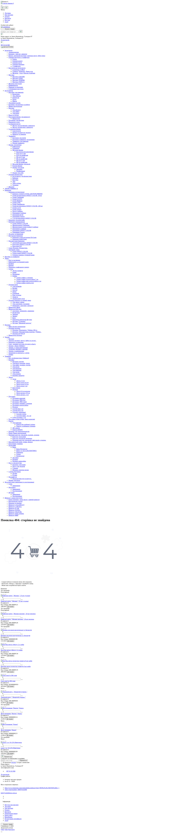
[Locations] (2, 7)
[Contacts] (6, 7)
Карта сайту (9, 815)
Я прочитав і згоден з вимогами (16, 762)
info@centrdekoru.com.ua (9, 793)
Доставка (8, 13)
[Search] (21, 31)
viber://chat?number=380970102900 (16, 789)
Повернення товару (11, 813)
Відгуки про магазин (12, 805)
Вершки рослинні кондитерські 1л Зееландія (15, 635)
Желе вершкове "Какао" (9, 730)
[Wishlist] (3, 594)
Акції (6, 22)
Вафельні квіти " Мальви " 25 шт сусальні (14, 601)
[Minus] (1, 599)
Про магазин (9, 15)
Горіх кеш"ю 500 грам (8, 681)
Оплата (7, 16)
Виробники (8, 817)
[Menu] (1, 5)
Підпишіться (23, 760)
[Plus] (22, 599)
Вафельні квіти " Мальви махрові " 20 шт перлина (17, 619)
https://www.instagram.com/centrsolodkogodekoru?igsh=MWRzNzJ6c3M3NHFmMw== (32, 788)
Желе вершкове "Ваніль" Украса (11, 713)
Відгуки (7, 20)
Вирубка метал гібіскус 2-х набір (11, 650)
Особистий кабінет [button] (7, 25)
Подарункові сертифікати (13, 819)
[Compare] (5, 594)
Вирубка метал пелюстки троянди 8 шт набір (16, 666)
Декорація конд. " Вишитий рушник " (13, 697)
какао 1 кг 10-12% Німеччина (10, 748)
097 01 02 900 (5, 45)
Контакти (8, 18)
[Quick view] (1, 594)
